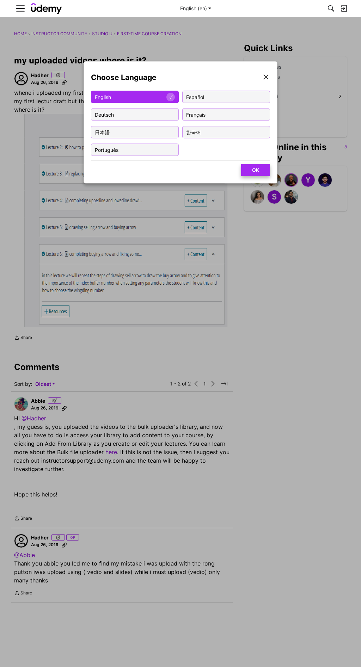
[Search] (331, 8)
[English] (46, 8)
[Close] (266, 77)
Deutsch (104, 114)
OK (255, 170)
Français (196, 114)
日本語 (102, 132)
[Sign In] (343, 8)
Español (195, 97)
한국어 (193, 132)
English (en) (193, 8)
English (103, 97)
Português (106, 150)
